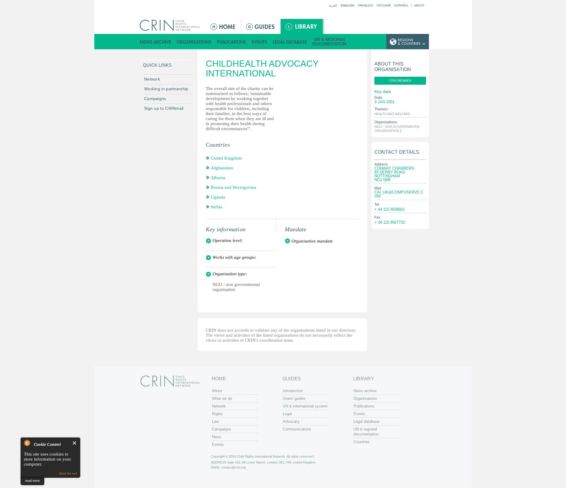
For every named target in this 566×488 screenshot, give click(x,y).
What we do (222, 398)
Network (152, 79)
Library (302, 26)
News (216, 437)
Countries (361, 442)
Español (401, 5)
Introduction (293, 391)
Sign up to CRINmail (164, 108)
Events (259, 42)
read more (32, 480)
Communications (297, 429)
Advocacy (291, 421)
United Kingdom (226, 158)
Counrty (407, 42)
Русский (384, 5)
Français (365, 5)
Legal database (290, 42)
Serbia (216, 206)
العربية (333, 5)
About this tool (68, 473)
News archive (155, 42)
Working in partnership (166, 88)
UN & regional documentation (330, 42)
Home (223, 26)
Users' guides (294, 398)
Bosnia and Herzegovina (233, 187)
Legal (287, 414)
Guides (260, 26)
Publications (231, 42)
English (347, 5)
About (419, 5)
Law (215, 421)
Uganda (218, 197)
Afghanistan (222, 168)
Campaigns (155, 98)
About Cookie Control (27, 443)
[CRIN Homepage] (171, 25)
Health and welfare (392, 114)
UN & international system (305, 406)
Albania (218, 177)
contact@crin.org (233, 467)
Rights (217, 414)
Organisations (194, 42)
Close (75, 443)
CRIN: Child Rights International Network (170, 381)
